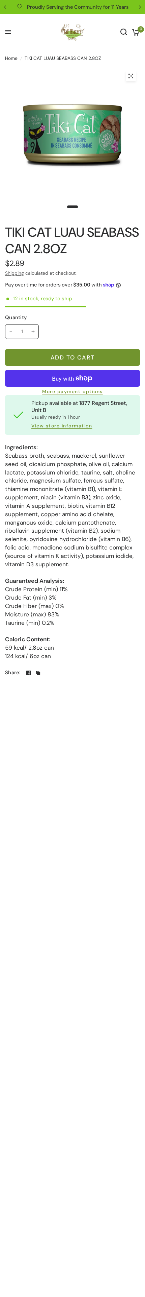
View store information (61, 426)
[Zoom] (131, 76)
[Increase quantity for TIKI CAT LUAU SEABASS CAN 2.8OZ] (33, 332)
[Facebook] (29, 673)
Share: (13, 672)
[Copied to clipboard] (38, 673)
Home (11, 58)
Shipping (14, 273)
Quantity (16, 317)
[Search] (123, 32)
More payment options (72, 391)
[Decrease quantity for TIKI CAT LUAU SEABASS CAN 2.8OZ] (10, 332)
